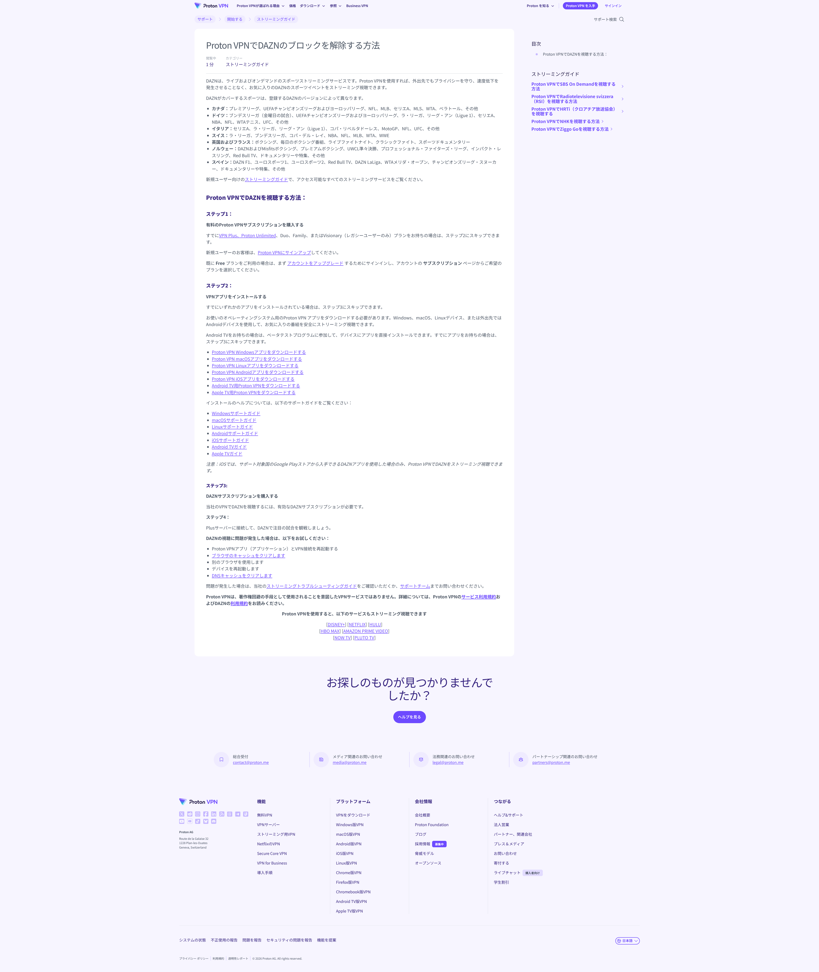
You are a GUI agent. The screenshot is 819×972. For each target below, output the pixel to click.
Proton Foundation (432, 824)
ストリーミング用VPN (276, 834)
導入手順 (265, 872)
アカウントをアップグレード (315, 263)
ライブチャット (507, 872)
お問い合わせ (505, 853)
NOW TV (342, 637)
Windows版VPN (349, 824)
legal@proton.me (448, 762)
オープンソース (428, 863)
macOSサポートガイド (234, 420)
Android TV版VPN (351, 901)
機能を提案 (326, 940)
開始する (235, 19)
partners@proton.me (551, 762)
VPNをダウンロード (353, 815)
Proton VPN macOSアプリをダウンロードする (257, 359)
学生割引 (501, 882)
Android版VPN (349, 844)
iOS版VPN (344, 853)
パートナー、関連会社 (513, 834)
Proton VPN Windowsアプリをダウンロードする (259, 352)
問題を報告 (251, 940)
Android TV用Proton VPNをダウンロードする (256, 385)
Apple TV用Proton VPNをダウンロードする (254, 392)
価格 (292, 5)
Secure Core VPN (272, 853)
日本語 (627, 940)
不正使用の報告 (224, 940)
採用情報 (422, 844)
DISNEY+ (336, 624)
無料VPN (264, 815)
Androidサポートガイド (235, 433)
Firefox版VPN (347, 882)
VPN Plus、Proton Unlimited (247, 235)
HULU (375, 624)
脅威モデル (424, 853)
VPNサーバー (268, 824)
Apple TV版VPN (349, 911)
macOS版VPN (348, 834)
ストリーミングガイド (276, 19)
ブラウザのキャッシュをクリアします (248, 555)
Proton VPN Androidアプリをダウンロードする (257, 372)
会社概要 (422, 815)
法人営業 (501, 824)
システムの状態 (192, 940)
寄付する (501, 863)
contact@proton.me (251, 762)
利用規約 (239, 603)
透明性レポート (238, 958)
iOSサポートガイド (230, 440)
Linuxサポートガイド (232, 427)
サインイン (613, 5)
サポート (205, 19)
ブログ (420, 834)
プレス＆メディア (509, 844)
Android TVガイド (229, 447)
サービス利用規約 (478, 596)
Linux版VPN (346, 863)
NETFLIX (357, 624)
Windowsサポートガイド (236, 413)
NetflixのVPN (268, 844)
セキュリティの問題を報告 (289, 940)
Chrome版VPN (348, 872)
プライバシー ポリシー (194, 958)
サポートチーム (415, 586)
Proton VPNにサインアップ (284, 252)
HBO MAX (330, 631)
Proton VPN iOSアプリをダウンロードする (253, 379)
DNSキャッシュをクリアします (242, 575)
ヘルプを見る (409, 717)
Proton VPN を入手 (580, 5)
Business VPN (357, 5)
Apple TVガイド (227, 453)
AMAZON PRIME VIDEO (365, 631)
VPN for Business (272, 863)
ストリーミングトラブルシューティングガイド (312, 586)
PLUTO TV (364, 637)
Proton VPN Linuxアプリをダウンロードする (255, 365)
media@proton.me (349, 762)
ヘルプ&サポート (508, 815)
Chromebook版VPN (353, 892)
